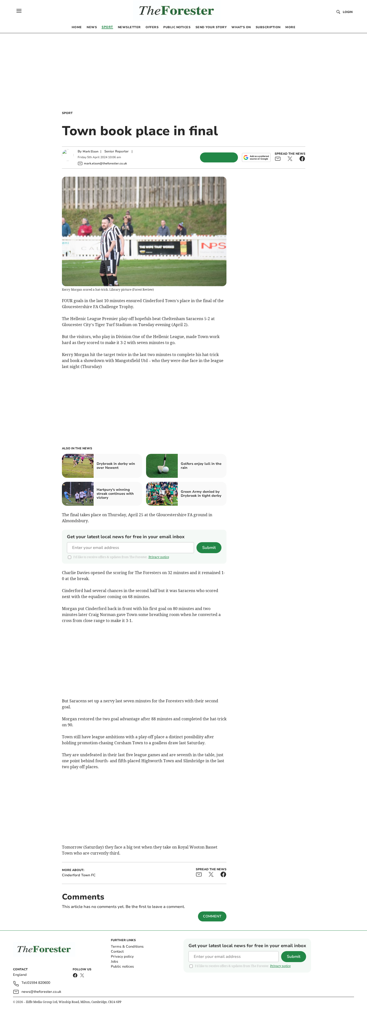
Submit (209, 547)
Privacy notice (159, 557)
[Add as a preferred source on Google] (256, 157)
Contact (117, 951)
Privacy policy (122, 956)
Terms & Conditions (127, 946)
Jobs (114, 961)
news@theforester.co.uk (41, 991)
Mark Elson (90, 151)
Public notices (122, 966)
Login (348, 12)
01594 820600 (38, 983)
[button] (19, 11)
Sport (67, 113)
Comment (212, 916)
